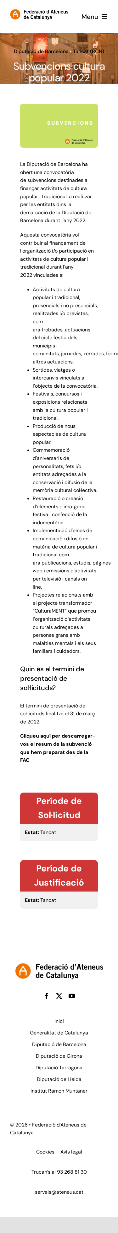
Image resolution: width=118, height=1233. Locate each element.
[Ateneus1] (39, 6)
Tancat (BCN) (88, 51)
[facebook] (46, 996)
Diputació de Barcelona (41, 51)
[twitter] (59, 996)
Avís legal (71, 1151)
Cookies (45, 1151)
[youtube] (72, 996)
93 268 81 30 (72, 1172)
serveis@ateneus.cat (59, 1192)
